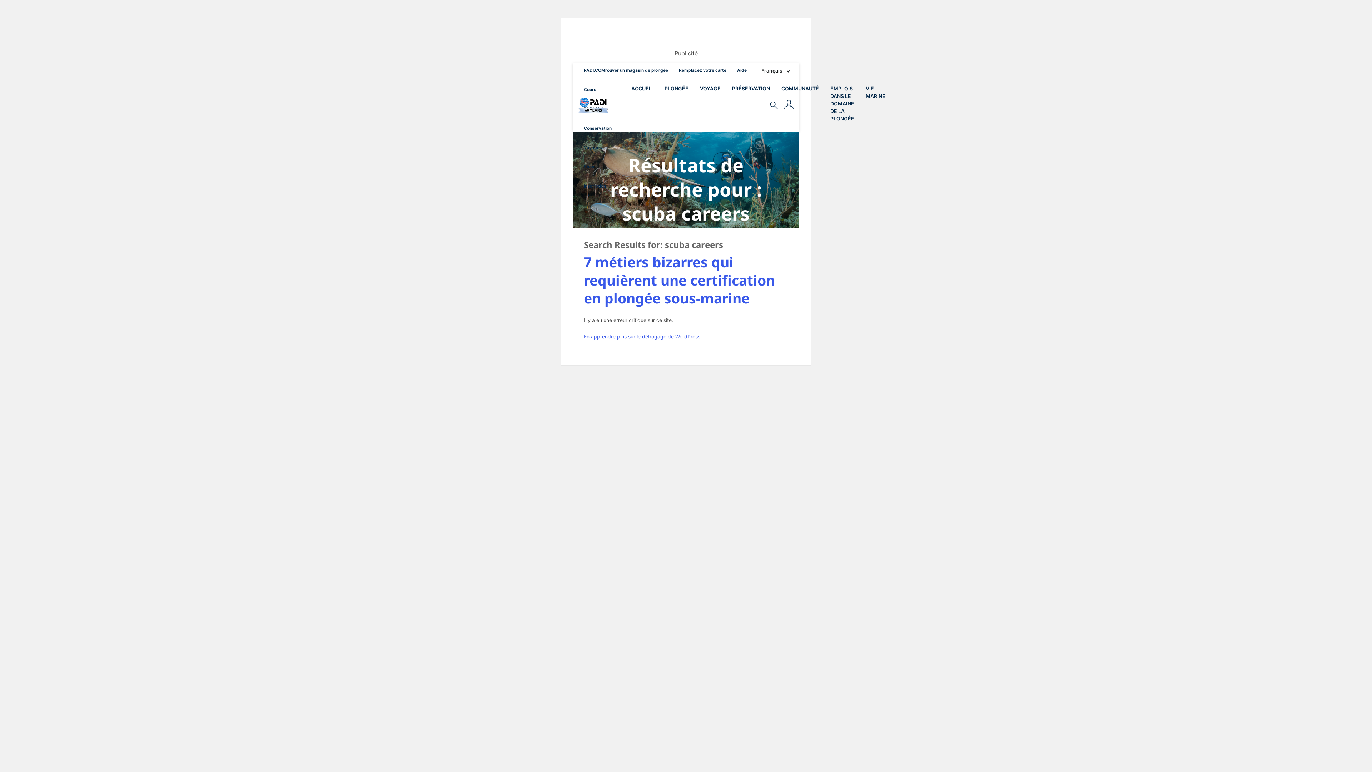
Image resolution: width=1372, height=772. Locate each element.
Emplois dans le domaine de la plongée (842, 103)
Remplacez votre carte (702, 70)
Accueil (642, 88)
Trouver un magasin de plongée (635, 70)
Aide (742, 70)
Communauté (800, 88)
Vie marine (875, 92)
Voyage (710, 88)
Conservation (598, 128)
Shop (589, 166)
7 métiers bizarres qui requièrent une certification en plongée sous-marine (679, 279)
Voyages (593, 147)
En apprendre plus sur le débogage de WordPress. (643, 336)
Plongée (677, 88)
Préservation (751, 88)
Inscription (595, 186)
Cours (590, 89)
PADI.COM (594, 70)
